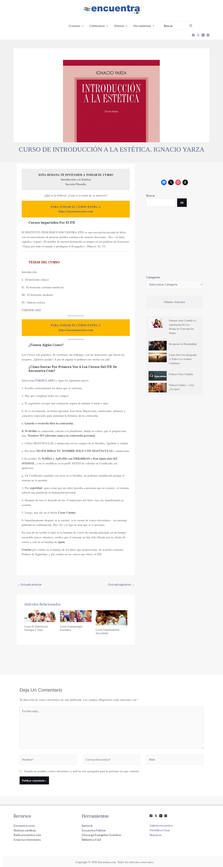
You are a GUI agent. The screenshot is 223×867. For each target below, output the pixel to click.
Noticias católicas (25, 830)
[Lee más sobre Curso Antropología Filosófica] (76, 616)
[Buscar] (191, 26)
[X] (198, 35)
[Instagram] (208, 35)
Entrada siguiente (121, 584)
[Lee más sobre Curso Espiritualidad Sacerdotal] (111, 617)
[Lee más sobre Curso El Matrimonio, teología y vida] (40, 616)
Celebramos (97, 26)
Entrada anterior (29, 584)
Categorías (153, 277)
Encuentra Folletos (94, 830)
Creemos (74, 26)
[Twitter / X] (155, 815)
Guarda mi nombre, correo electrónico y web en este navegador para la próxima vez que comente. (82, 771)
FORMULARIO (45, 380)
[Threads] (203, 35)
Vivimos (119, 26)
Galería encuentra (161, 825)
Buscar (150, 195)
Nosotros (156, 835)
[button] (82, 25)
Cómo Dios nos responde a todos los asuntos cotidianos (183, 359)
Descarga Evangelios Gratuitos (101, 835)
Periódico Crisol (160, 830)
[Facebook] (193, 35)
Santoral (87, 825)
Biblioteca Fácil (91, 839)
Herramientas (142, 26)
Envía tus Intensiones (27, 839)
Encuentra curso (24, 825)
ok (182, 202)
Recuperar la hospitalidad (183, 344)
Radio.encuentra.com (27, 835)
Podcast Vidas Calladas (181, 374)
